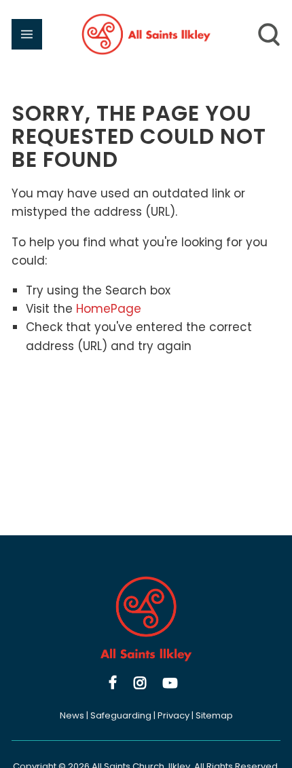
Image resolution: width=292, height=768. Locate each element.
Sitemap (214, 715)
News (72, 715)
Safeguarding (120, 715)
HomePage (108, 309)
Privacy (173, 715)
